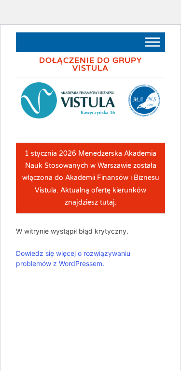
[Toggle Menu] (152, 41)
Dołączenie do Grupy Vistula (90, 64)
